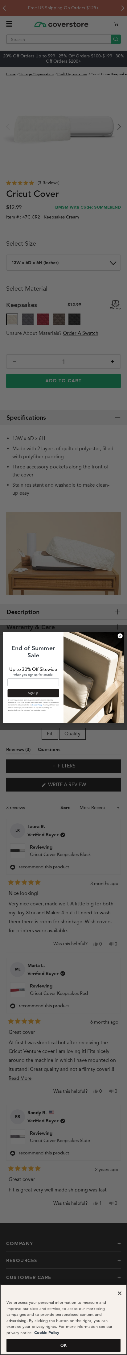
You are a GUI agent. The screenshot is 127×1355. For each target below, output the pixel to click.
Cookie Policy (46, 1333)
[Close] (119, 1293)
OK (63, 1345)
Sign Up (33, 693)
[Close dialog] (120, 635)
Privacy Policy (37, 705)
